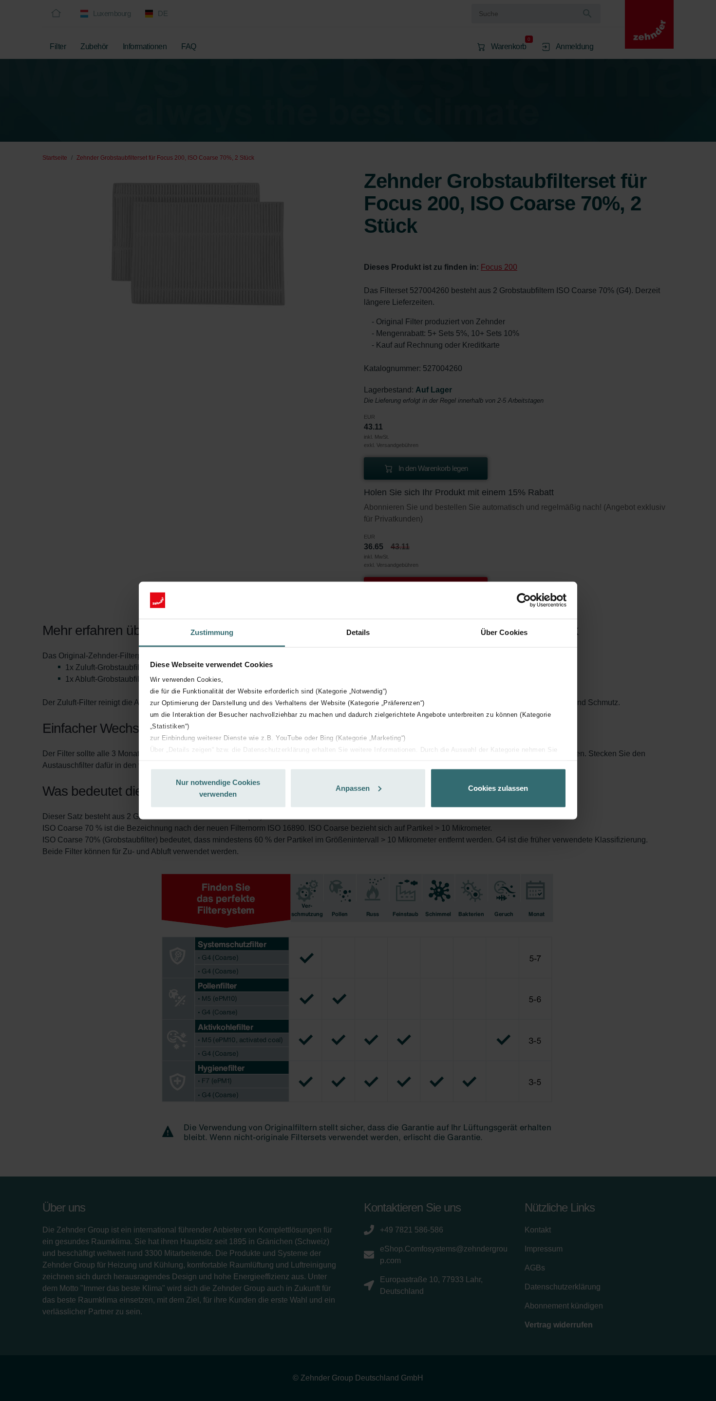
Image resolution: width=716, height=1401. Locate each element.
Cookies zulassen (498, 788)
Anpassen (353, 788)
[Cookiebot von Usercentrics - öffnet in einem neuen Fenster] (523, 600)
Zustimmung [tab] (212, 632)
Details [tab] (358, 632)
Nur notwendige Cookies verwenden (218, 788)
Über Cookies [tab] (504, 632)
